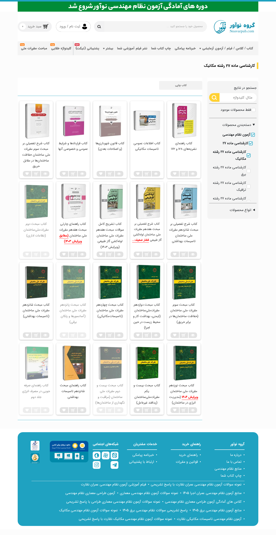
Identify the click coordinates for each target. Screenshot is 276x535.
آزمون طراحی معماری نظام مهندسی (90, 493)
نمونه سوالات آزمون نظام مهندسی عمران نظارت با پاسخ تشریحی (196, 484)
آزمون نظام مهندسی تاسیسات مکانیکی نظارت (209, 519)
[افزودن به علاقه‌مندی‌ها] (175, 174)
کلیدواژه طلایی (61, 48)
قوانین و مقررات (187, 462)
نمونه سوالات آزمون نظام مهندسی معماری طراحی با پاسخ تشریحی (113, 501)
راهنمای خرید (188, 455)
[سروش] (96, 455)
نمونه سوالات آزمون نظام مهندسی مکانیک (88, 510)
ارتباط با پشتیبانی (141, 462)
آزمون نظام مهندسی (236, 134)
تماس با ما (234, 462)
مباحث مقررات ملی (34, 48)
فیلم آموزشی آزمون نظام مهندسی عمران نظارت (113, 484)
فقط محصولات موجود (236, 110)
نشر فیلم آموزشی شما (132, 48)
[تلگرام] (114, 465)
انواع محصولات (240, 210)
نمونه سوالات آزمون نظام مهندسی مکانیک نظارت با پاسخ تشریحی (125, 519)
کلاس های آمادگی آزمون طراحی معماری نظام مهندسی (203, 501)
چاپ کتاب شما (161, 48)
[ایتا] (114, 455)
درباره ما (236, 455)
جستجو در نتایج (245, 88)
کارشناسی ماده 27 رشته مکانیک (229, 155)
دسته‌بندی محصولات (236, 125)
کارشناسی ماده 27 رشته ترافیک (229, 186)
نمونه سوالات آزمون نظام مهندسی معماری (149, 493)
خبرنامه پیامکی (185, 48)
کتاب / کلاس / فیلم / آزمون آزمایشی (227, 48)
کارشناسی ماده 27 (235, 143)
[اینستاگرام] (96, 465)
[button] (180, 85)
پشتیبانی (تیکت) (87, 48)
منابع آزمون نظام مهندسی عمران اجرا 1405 (212, 493)
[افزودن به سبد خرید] (184, 174)
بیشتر (109, 48)
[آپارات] (106, 455)
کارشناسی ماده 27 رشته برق (229, 171)
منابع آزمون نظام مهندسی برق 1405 (217, 510)
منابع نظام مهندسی (228, 468)
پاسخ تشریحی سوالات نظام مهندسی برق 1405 (155, 510)
